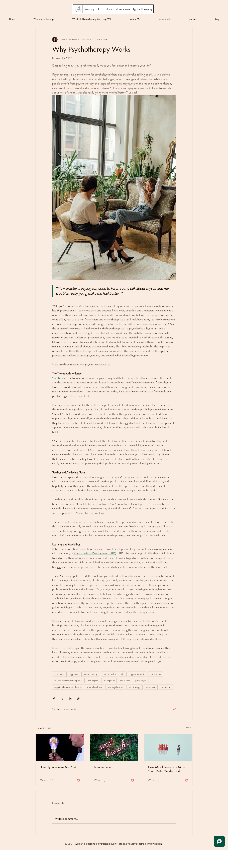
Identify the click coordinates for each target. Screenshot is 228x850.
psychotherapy (90, 674)
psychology (59, 674)
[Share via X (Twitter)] (62, 698)
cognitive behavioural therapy (68, 687)
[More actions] (174, 39)
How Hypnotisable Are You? (58, 767)
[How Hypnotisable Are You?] (60, 747)
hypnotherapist (137, 674)
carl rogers (93, 680)
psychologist (141, 680)
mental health (109, 674)
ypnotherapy (134, 687)
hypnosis (74, 674)
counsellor (125, 680)
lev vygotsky (109, 680)
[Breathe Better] (114, 747)
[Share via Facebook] (53, 698)
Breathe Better (103, 767)
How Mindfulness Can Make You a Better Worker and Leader (166, 769)
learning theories (115, 687)
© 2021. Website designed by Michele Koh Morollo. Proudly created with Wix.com (114, 844)
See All (189, 727)
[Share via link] (78, 698)
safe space (150, 687)
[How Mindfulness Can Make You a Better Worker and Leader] (168, 747)
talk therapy (155, 674)
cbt (122, 674)
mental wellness (94, 687)
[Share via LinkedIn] (70, 698)
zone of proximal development (68, 680)
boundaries (166, 687)
